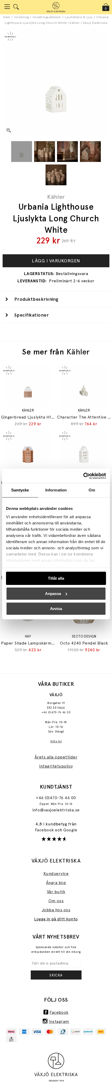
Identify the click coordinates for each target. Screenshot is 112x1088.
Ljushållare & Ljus (79, 17)
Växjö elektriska (56, 861)
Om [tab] (92, 490)
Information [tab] (56, 490)
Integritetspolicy (56, 766)
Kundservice (56, 873)
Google (70, 829)
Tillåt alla (56, 578)
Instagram (59, 1021)
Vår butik (56, 891)
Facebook (45, 829)
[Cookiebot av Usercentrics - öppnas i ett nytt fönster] (83, 476)
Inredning (21, 17)
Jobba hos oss (56, 909)
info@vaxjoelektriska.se (55, 810)
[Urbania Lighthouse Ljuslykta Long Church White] (21, 151)
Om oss (56, 900)
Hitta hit (56, 741)
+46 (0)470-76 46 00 (56, 712)
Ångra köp (56, 882)
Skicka (56, 975)
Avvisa (56, 608)
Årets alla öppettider (56, 757)
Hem (6, 17)
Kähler (56, 196)
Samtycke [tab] (20, 490)
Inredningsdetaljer (47, 17)
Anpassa (53, 593)
